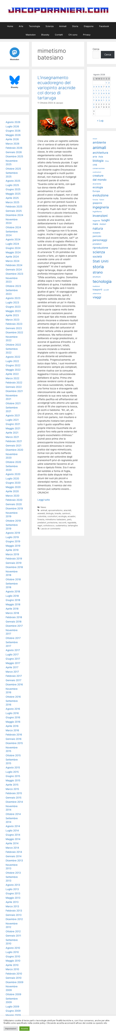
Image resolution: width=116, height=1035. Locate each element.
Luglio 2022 (12, 361)
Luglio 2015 (12, 771)
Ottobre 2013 (13, 872)
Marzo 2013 (12, 906)
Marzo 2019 (12, 554)
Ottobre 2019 (13, 520)
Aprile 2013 (12, 902)
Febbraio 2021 (14, 441)
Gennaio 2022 (14, 387)
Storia (75, 26)
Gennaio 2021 (13, 445)
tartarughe (73, 525)
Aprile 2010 (12, 965)
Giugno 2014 (13, 834)
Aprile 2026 (12, 139)
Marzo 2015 (12, 789)
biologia (49, 513)
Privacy (86, 34)
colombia (41, 516)
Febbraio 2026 (14, 147)
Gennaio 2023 (14, 328)
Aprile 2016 (12, 726)
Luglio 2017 (12, 654)
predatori (41, 522)
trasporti (97, 289)
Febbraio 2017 (14, 676)
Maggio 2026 (13, 135)
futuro (101, 200)
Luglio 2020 (12, 478)
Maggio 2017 (13, 663)
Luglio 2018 (12, 595)
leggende (96, 221)
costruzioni (97, 172)
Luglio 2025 (12, 185)
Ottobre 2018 (13, 579)
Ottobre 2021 (13, 403)
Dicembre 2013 (14, 860)
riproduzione (100, 247)
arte (95, 156)
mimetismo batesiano (55, 519)
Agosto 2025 (13, 180)
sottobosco (48, 525)
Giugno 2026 (13, 130)
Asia (100, 156)
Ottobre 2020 (13, 462)
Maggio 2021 (13, 428)
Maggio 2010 (13, 960)
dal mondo (100, 179)
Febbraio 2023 (14, 323)
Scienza (49, 26)
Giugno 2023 (13, 306)
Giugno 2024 (13, 248)
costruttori (52, 516)
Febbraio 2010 (14, 973)
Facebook (104, 26)
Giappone (89, 26)
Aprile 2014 (12, 843)
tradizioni (96, 286)
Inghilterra (97, 211)
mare (95, 224)
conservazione (99, 168)
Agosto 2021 (13, 415)
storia (98, 266)
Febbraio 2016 (14, 734)
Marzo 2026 (12, 143)
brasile (58, 513)
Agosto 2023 (13, 298)
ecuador (71, 516)
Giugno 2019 (13, 541)
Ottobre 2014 (13, 814)
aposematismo (55, 510)
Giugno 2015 (13, 776)
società (97, 256)
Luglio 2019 (12, 537)
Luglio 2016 (12, 713)
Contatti (59, 34)
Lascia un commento (50, 528)
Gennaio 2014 (14, 856)
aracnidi (67, 510)
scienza (99, 252)
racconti (62, 522)
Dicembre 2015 (14, 743)
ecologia (62, 516)
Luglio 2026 (12, 126)
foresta (40, 519)
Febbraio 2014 (14, 852)
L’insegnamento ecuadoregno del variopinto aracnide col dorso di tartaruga (56, 87)
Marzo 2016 (12, 730)
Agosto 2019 (13, 532)
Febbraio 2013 (14, 910)
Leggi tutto (43, 499)
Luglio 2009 (12, 1006)
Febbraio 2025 (14, 206)
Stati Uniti (101, 261)
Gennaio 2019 (14, 563)
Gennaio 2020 (14, 504)
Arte (21, 26)
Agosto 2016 (13, 708)
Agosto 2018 (13, 591)
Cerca (96, 49)
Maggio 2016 (13, 721)
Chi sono (72, 34)
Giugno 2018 (13, 600)
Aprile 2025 (12, 198)
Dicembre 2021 (14, 391)
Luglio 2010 (12, 952)
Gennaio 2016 (14, 739)
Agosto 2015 (13, 767)
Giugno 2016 (13, 717)
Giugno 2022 (13, 365)
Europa (96, 191)
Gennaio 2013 (14, 915)
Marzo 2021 (12, 437)
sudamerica (61, 525)
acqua (95, 139)
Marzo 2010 (12, 969)
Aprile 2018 (12, 608)
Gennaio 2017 (13, 680)
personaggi (100, 240)
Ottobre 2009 (13, 994)
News (43, 507)
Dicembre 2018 (14, 567)
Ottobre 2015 (13, 755)
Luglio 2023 (12, 302)
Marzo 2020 (12, 495)
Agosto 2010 (13, 947)
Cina (107, 161)
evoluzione (101, 195)
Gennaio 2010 (14, 977)
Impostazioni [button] (10, 1028)
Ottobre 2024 (13, 227)
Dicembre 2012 (14, 919)
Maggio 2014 (13, 839)
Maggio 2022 (13, 369)
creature (98, 175)
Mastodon (31, 34)
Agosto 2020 (13, 474)
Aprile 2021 (12, 432)
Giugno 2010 (13, 956)
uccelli (106, 290)
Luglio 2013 (12, 889)
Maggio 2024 (13, 252)
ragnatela (71, 522)
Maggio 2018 (13, 604)
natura (98, 228)
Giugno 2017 (13, 658)
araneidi (41, 513)
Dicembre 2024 (14, 215)
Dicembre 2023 (14, 273)
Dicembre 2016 (14, 684)
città (95, 164)
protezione (52, 522)
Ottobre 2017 (13, 638)
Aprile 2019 (12, 550)
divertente (97, 184)
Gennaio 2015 (13, 797)
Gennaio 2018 (13, 621)
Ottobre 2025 (13, 168)
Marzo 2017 (12, 671)
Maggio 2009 (13, 1015)
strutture (97, 277)
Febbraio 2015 (14, 793)
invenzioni (100, 216)
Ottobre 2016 (13, 696)
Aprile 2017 (12, 667)
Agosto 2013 (13, 884)
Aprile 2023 (12, 315)
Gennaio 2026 (14, 152)
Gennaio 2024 (14, 269)
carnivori (66, 513)
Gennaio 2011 (13, 935)
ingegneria (101, 207)
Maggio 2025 (13, 193)
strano (98, 272)
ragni (39, 525)
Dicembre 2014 (14, 801)
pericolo (97, 236)
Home (10, 26)
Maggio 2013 (13, 897)
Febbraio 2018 (14, 617)
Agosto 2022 (13, 356)
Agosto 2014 (13, 826)
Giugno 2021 (13, 424)
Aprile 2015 (12, 784)
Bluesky (45, 34)
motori (103, 224)
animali (44, 510)
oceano (96, 232)
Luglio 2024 (12, 243)
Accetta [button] (24, 1028)
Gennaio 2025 (14, 211)
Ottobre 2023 (13, 286)
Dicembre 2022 (14, 332)
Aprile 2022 (12, 374)
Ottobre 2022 (13, 344)
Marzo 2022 (12, 378)
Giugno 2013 (13, 893)
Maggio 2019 (13, 545)
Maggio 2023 (13, 311)
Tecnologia (34, 26)
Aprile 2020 (12, 491)
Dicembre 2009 (14, 982)
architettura (100, 152)
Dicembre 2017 (14, 625)
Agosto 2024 (13, 239)
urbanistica (97, 293)
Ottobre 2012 (13, 931)
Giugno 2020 (13, 482)
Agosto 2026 (13, 122)
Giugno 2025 (13, 189)
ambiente (99, 142)
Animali (62, 26)
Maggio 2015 (13, 780)
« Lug (100, 120)
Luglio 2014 (12, 830)
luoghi (105, 220)
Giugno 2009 (13, 1010)
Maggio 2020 (13, 487)
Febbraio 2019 (14, 558)
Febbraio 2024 (14, 265)
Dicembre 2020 (14, 449)
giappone (97, 203)
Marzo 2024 (12, 261)
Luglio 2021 (12, 419)
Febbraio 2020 (14, 500)
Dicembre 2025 (14, 156)
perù (69, 519)
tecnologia (102, 281)
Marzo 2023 (12, 319)
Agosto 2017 (13, 650)
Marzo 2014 (12, 847)
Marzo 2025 (12, 202)
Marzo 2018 (12, 613)
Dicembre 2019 (14, 508)
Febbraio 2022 (14, 382)
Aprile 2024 (12, 256)
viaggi (97, 297)
